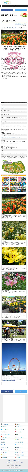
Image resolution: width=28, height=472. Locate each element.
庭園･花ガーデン (6, 437)
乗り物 (3, 455)
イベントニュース (20, 452)
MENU (14, 6)
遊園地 (17, 424)
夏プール (4, 426)
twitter (20, 10)
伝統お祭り (4, 457)
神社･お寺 (18, 449)
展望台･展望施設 (20, 455)
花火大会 (18, 457)
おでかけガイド (4, 27)
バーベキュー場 (19, 444)
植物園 (17, 439)
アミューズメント (20, 429)
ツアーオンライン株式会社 (16, 465)
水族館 (3, 442)
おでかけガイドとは (8, 462)
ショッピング (19, 431)
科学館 (3, 444)
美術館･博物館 (19, 442)
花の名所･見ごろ (20, 437)
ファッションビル (6, 434)
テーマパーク (19, 426)
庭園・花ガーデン (13, 27)
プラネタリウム (5, 449)
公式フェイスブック (14, 463)
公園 (17, 434)
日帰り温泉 (4, 452)
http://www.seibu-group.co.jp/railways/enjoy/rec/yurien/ (11, 137)
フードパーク (5, 429)
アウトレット (5, 431)
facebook (7, 10)
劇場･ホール (5, 447)
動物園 (3, 439)
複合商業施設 (5, 424)
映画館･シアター (20, 447)
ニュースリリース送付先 (18, 462)
